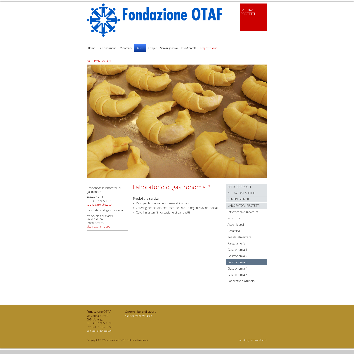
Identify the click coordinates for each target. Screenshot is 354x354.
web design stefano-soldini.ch (253, 340)
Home (91, 48)
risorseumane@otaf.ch (138, 315)
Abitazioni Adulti (241, 193)
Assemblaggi (236, 225)
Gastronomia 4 (237, 268)
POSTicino (234, 218)
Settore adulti (239, 187)
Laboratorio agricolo (241, 281)
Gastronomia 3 (237, 262)
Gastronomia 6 (237, 275)
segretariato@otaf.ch (99, 330)
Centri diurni (238, 199)
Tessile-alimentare (239, 237)
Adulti (139, 48)
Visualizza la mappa (98, 226)
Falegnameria (236, 243)
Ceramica (234, 231)
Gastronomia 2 (237, 256)
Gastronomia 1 (237, 250)
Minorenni (126, 48)
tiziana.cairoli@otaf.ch (99, 204)
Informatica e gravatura (243, 212)
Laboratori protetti (244, 206)
